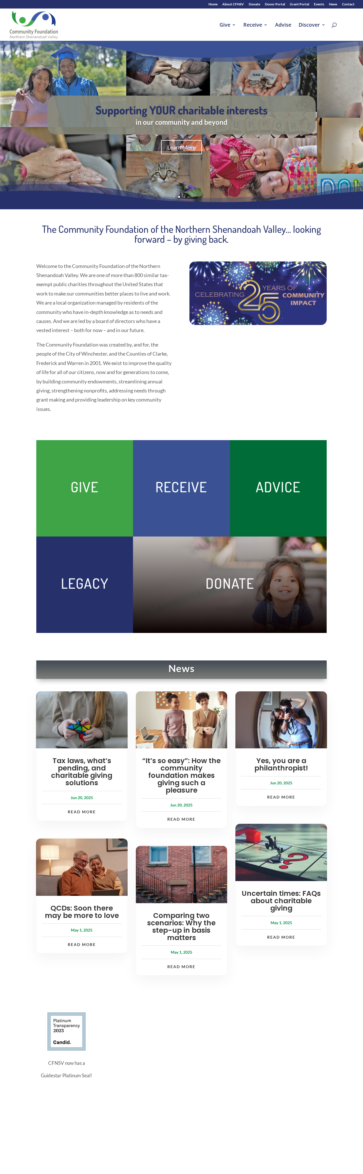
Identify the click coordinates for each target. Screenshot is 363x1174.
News (333, 4)
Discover (309, 25)
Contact (348, 4)
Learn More (181, 147)
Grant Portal (299, 4)
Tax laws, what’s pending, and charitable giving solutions (81, 772)
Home (213, 4)
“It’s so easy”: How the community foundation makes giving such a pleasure (181, 775)
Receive (252, 25)
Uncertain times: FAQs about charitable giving (281, 900)
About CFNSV (233, 4)
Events (319, 4)
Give (225, 25)
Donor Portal (275, 4)
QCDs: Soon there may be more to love (82, 911)
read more (82, 811)
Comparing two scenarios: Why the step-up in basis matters (181, 927)
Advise (283, 25)
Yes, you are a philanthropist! (281, 764)
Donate (254, 4)
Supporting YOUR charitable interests (182, 110)
